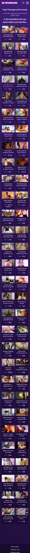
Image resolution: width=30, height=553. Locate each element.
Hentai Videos (15, 546)
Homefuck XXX (15, 549)
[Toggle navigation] (27, 3)
